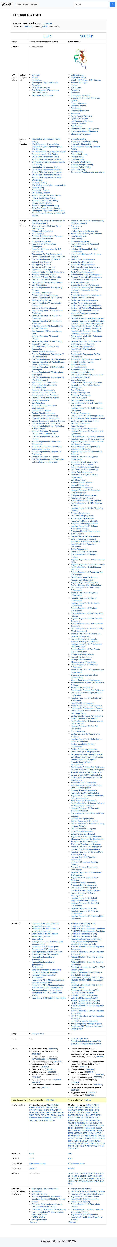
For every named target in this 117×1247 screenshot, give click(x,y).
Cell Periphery (76, 126)
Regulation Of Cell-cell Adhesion (45, 279)
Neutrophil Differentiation (42, 292)
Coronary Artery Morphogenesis (84, 790)
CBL (92, 1110)
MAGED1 (86, 1130)
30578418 (36, 1082)
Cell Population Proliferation (82, 400)
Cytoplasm (36, 85)
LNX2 (70, 1130)
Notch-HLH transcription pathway (84, 995)
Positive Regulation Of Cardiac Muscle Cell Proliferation (87, 722)
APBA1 (71, 1107)
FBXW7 (71, 1120)
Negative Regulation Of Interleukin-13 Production (47, 311)
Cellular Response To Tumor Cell (84, 821)
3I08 (75, 1176)
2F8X (86, 1173)
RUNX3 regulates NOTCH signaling (85, 1000)
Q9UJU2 (32, 1168)
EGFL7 (71, 1117)
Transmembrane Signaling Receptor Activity (85, 147)
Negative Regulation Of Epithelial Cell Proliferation (86, 699)
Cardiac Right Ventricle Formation (85, 310)
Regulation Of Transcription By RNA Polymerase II (46, 250)
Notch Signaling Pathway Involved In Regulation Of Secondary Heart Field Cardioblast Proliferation (86, 331)
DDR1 (78, 1115)
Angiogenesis (76, 225)
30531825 (36, 1053)
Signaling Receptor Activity (82, 164)
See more (33, 1222)
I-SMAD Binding (38, 1217)
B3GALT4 (87, 1107)
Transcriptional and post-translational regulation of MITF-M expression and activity (47, 993)
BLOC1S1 (96, 1107)
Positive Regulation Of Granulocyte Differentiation (46, 304)
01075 (31, 1158)
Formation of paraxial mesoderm (45, 972)
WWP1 (96, 1146)
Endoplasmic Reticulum (80, 95)
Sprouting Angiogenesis (41, 241)
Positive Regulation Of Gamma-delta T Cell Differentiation (48, 355)
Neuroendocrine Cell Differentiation (85, 792)
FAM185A (90, 1117)
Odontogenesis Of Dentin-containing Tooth (46, 332)
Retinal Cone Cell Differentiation (84, 551)
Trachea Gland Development (43, 413)
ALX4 (49, 1104)
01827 (70, 1158)
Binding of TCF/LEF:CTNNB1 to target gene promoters (47, 942)
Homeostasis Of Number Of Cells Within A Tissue (87, 683)
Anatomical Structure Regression (45, 395)
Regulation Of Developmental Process (86, 708)
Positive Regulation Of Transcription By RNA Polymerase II (48, 378)
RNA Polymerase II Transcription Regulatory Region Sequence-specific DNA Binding (47, 146)
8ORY (90, 1181)
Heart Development (79, 397)
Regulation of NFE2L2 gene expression (87, 1026)
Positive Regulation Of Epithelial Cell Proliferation (86, 694)
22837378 (53, 1048)
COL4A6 (86, 1112)
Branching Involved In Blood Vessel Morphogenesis (46, 227)
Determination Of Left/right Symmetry (86, 382)
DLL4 (88, 1115)
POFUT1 (72, 1138)
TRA (41, 1120)
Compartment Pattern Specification (85, 385)
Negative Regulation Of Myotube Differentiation (84, 458)
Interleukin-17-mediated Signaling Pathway (84, 863)
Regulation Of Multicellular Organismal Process (87, 1218)
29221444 (84, 1066)
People (34, 4)
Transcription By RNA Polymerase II (47, 254)
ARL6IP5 (78, 1107)
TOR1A (88, 1100)
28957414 (98, 1084)
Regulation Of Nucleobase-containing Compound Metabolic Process (47, 1205)
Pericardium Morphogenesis (82, 346)
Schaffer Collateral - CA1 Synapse (85, 128)
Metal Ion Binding (78, 169)
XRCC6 (71, 1148)
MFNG (71, 1135)
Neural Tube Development (81, 472)
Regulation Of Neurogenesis (43, 390)
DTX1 (93, 1115)
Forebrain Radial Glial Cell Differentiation (48, 272)
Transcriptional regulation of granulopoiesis (43, 958)
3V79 (90, 1176)
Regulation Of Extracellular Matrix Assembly (85, 878)
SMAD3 (39, 1117)
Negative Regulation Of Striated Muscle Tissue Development (48, 363)
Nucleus (35, 77)
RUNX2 (54, 1115)
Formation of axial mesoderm (44, 974)
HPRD (44, 26)
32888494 (90, 1071)
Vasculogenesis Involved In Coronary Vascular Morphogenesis (86, 786)
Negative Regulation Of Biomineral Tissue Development (85, 809)
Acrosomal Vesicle (78, 77)
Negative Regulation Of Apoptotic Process (45, 337)
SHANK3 (72, 1143)
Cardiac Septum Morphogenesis (84, 749)
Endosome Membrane (80, 110)
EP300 (39, 1110)
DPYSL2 (32, 1110)
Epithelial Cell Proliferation (82, 687)
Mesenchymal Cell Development (84, 461)
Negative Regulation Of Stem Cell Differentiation (85, 904)
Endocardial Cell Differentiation (83, 782)
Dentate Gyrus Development (43, 267)
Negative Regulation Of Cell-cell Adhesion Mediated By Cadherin (84, 899)
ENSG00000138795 (37, 1163)
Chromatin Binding (39, 182)
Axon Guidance (77, 390)
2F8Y (91, 1173)
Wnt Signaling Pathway (41, 264)
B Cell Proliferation (39, 328)
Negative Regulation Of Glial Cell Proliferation (84, 727)
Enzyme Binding (77, 159)
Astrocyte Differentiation (81, 659)
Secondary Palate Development (45, 415)
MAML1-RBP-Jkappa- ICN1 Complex (86, 80)
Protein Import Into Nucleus (82, 361)
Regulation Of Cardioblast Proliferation (86, 326)
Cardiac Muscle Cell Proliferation (84, 718)
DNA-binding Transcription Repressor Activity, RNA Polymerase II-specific (47, 170)
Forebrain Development (80, 513)
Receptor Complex (78, 123)
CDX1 (48, 1107)
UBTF (45, 1120)
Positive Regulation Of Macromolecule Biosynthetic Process (87, 1210)
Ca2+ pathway (38, 938)
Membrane (75, 113)
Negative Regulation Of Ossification (85, 490)
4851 (70, 1153)
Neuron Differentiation (80, 485)
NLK (55, 1112)
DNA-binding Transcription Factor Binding (49, 1209)
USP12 (78, 1146)
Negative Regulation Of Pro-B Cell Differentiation (85, 912)
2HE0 (96, 1173)
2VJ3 (101, 1173)
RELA (85, 1140)
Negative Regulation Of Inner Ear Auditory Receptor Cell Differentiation (86, 583)
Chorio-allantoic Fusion (41, 410)
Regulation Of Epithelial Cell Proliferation (87, 690)
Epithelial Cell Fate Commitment (84, 841)
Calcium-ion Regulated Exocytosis (85, 467)
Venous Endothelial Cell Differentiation (86, 774)
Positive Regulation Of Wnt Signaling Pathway (47, 288)
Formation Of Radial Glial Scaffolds (46, 277)
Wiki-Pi (7, 4)
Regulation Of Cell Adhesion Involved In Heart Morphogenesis (87, 796)
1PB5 (70, 1173)
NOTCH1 (87, 35)
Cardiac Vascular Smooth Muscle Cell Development (86, 778)
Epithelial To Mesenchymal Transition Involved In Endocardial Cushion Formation (86, 290)
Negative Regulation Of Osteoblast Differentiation (85, 604)
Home (18, 4)
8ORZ (96, 1181)
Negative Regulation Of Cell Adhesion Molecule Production (86, 740)
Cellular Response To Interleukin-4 (46, 423)
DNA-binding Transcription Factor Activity (49, 185)
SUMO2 (59, 1117)
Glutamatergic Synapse (80, 133)
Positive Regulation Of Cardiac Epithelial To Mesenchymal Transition (87, 804)
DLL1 (83, 1115)
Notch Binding (76, 151)
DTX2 (98, 1115)
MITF (58, 1110)
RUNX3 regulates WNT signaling (45, 954)
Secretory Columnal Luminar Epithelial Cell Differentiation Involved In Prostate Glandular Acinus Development (87, 757)
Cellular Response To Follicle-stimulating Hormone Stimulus (87, 824)
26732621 (98, 1077)
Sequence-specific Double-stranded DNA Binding (48, 214)
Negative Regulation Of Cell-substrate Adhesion (86, 452)
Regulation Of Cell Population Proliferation (83, 545)
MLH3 (37, 1112)
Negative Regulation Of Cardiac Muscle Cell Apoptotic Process (87, 442)
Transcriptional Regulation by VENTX (47, 951)
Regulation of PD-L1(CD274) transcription (49, 997)
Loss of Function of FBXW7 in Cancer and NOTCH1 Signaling (86, 973)
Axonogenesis (77, 387)
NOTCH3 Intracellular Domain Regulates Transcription (87, 1006)
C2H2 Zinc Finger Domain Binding (46, 208)
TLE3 (102, 1143)
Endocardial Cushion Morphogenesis (86, 295)
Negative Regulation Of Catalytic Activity (88, 564)
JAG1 (99, 1122)
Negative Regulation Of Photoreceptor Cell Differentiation (86, 645)
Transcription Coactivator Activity (84, 141)
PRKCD (88, 1138)
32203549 (91, 1092)
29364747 (46, 1087)
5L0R (102, 1178)
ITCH (94, 1122)
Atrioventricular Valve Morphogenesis (86, 274)
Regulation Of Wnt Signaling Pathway (47, 282)
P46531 (71, 1168)
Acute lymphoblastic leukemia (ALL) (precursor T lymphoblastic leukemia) (86, 1042)
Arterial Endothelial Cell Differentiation (86, 772)
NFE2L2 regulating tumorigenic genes (86, 1023)
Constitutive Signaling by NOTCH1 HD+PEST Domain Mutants (85, 991)
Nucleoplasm (37, 80)
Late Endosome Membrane (82, 121)
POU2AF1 (80, 1138)
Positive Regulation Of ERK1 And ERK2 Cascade (87, 814)
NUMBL (94, 1135)
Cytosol (74, 100)
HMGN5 (78, 1122)
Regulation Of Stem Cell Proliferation (86, 836)
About (25, 4)
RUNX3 (97, 1140)
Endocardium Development (82, 261)
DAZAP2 (71, 1115)
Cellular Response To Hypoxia (83, 828)
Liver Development (78, 236)
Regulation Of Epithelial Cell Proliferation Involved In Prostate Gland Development (87, 768)
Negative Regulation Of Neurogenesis (86, 705)
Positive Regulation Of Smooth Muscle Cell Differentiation (87, 712)
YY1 (77, 1148)
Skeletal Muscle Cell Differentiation (85, 536)
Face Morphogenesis (40, 400)
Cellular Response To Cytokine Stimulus (48, 420)
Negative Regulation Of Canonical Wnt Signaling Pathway (87, 853)
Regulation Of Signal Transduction (85, 1199)
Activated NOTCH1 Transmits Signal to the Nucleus (87, 958)
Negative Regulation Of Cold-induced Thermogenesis (86, 873)
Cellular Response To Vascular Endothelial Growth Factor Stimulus (85, 540)
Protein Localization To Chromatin (45, 418)
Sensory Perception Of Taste (44, 392)
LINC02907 (97, 1128)
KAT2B (83, 1125)
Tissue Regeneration (79, 549)
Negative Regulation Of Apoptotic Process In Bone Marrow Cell (45, 432)
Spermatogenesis (78, 379)
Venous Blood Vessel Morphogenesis (86, 680)
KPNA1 (46, 1110)
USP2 (83, 1146)
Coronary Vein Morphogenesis (83, 269)
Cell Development (39, 387)
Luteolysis (75, 228)
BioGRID (28, 26)
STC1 (97, 1143)
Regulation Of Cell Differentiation (84, 1214)
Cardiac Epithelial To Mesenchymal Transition (85, 735)
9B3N (70, 1183)
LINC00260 (78, 1128)
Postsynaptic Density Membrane (84, 131)
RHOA (91, 1140)
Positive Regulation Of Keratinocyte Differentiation (85, 588)
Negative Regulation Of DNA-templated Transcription (48, 368)
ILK (90, 1122)
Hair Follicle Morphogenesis (82, 515)
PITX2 (43, 1115)
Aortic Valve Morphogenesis (82, 272)
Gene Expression (78, 426)
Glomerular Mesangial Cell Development (87, 839)
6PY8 (80, 1181)
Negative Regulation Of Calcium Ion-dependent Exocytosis (86, 635)
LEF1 (47, 35)
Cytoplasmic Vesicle (79, 118)
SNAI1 (86, 1143)
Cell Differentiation (39, 284)
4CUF (70, 1178)
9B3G (101, 1181)
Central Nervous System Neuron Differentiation (84, 476)
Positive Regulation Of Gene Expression (48, 256)
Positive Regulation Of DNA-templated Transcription (47, 373)
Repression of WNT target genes (45, 946)
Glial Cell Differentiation (80, 423)
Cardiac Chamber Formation (82, 297)
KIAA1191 (90, 1125)
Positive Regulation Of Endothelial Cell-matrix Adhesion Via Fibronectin (48, 460)
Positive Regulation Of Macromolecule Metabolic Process (47, 1213)
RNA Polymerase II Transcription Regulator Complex (45, 91)
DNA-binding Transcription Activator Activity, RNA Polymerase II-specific (47, 176)
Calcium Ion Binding (79, 154)
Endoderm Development (81, 395)
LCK (97, 1125)
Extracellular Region (79, 82)
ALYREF (55, 1104)
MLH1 (31, 1112)
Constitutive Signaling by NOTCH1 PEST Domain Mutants (88, 968)
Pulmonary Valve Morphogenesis (84, 279)
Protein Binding (38, 187)
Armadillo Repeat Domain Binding (45, 205)
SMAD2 (32, 1117)
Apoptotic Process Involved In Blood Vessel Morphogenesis (47, 447)
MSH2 (42, 1112)
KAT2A (76, 1125)
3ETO (70, 1176)
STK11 (53, 1117)
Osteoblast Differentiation (42, 231)
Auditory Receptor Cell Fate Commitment (88, 418)
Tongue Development (40, 343)
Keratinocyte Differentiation (82, 487)
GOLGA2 (91, 1120)
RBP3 (70, 1140)
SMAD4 (46, 1117)
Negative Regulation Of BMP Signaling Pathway (87, 509)
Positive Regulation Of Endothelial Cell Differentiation (87, 573)
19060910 (50, 1069)
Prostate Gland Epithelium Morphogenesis (82, 763)
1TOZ (75, 1173)
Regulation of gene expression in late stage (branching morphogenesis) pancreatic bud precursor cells (86, 941)
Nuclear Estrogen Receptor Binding (46, 195)
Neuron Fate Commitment (81, 656)
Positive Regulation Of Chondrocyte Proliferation (46, 452)
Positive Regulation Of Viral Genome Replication (86, 568)
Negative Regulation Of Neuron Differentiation (83, 599)
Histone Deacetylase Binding (44, 197)
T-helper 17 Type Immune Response (86, 844)
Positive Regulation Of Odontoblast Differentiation (46, 442)
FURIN (78, 1120)
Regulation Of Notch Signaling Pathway (87, 415)
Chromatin (36, 74)
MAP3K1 (79, 1133)
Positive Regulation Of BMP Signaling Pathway (86, 504)
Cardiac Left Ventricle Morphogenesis (86, 308)
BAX (38, 1107)
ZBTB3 (52, 1120)
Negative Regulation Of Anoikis (84, 908)
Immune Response (78, 367)
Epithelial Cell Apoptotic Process (45, 456)
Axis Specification (39, 1219)
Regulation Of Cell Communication (85, 1196)
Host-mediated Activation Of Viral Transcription (45, 347)
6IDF (75, 1181)
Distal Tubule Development (82, 831)
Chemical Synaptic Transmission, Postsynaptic (85, 868)
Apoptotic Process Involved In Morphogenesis (44, 406)
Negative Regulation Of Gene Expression (88, 438)
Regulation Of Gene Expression (84, 428)
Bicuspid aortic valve (79, 1038)
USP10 (71, 1146)
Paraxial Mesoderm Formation (44, 385)
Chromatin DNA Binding (80, 161)
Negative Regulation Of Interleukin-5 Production (46, 322)
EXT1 (83, 1117)
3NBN (84, 1176)
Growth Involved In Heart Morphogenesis (88, 318)
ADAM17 (89, 1104)
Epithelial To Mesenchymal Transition (47, 236)
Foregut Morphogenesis (80, 392)
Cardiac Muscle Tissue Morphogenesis (87, 715)
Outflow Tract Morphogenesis (83, 259)
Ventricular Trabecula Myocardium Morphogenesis (85, 314)
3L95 (80, 1176)
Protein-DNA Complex (41, 87)
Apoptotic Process (78, 364)
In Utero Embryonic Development (84, 231)
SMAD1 (61, 1115)
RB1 (48, 1115)
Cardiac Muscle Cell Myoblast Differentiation (83, 745)
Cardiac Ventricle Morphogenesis (84, 300)
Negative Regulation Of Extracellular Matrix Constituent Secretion (86, 342)
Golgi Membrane (77, 74)
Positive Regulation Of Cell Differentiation (49, 359)
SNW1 (92, 1143)
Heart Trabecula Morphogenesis (84, 800)
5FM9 (86, 1178)
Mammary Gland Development (44, 308)
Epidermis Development (81, 413)
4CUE (100, 1176)
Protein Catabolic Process (81, 482)
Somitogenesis (38, 233)
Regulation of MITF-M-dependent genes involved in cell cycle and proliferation (48, 986)
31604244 (52, 1071)
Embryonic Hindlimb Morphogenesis (86, 531)
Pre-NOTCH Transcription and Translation (88, 928)
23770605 (36, 1059)
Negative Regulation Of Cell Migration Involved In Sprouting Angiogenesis (86, 848)
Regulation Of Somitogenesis (83, 464)
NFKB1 (77, 1135)
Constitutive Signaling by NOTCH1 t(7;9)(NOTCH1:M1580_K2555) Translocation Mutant (87, 980)
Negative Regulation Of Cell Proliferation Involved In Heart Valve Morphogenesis (87, 322)
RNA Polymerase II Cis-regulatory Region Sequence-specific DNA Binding (49, 152)
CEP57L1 (72, 1112)
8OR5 (85, 1181)
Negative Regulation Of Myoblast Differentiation (84, 594)
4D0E (76, 1178)
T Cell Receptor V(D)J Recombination (47, 326)
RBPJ (76, 1140)
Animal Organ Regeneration (82, 518)
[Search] (112, 4)
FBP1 (97, 1117)
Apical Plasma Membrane (81, 115)
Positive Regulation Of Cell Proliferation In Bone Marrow (48, 427)
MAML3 (71, 1133)
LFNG (70, 1128)
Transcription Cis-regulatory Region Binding (46, 140)
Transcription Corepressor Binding (45, 167)
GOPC (98, 1120)
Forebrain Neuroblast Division (44, 274)
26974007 (100, 1056)
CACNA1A (72, 1110)
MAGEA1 (77, 1130)
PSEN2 (102, 1138)
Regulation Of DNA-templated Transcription (44, 245)
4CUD (95, 1176)
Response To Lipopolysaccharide (84, 523)
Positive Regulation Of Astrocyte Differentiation (84, 665)
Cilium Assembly (78, 731)
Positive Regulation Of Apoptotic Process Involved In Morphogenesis (86, 889)
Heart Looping (76, 238)
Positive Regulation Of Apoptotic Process (84, 555)
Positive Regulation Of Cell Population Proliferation (86, 404)
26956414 (44, 1059)
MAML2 (100, 1130)
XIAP (102, 1146)
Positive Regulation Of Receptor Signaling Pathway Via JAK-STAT (85, 640)
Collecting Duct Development (83, 833)
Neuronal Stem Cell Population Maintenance (83, 858)
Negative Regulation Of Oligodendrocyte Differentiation (87, 671)
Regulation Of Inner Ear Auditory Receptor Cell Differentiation (84, 578)
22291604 (36, 1077)
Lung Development (78, 492)
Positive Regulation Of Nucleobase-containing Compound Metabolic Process (48, 1197)
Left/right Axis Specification (82, 818)
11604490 (48, 23)
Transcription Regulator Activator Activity (88, 172)
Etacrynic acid (38, 1033)
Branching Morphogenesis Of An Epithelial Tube (84, 676)
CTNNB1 (54, 1107)
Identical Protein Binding (81, 167)
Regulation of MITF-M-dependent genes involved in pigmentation (48, 981)
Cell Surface (76, 108)
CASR (87, 1110)
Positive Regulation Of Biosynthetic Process (85, 1205)
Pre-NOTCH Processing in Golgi (84, 933)
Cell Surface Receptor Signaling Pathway (88, 1191)
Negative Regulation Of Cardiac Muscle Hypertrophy (87, 432)
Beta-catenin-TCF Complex (43, 95)
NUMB (87, 1135)
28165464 (53, 1059)
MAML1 (93, 1130)
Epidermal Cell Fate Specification (84, 420)
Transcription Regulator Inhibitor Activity (48, 210)
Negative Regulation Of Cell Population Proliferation (87, 409)
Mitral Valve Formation (80, 282)
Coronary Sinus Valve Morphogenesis (86, 277)
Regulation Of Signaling (80, 1201)
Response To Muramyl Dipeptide (84, 520)
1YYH (81, 1173)
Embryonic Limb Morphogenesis (45, 295)
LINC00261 (88, 1128)
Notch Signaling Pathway (81, 372)
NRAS (31, 1115)
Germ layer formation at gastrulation (46, 969)
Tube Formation (77, 533)
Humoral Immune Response (82, 369)
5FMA (91, 1178)
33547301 (75, 1089)
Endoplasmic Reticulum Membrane (85, 97)
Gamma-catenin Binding (42, 203)
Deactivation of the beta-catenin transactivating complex (45, 935)
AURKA (32, 1107)
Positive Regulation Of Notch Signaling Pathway (87, 614)
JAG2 (70, 1125)
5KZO (97, 1178)
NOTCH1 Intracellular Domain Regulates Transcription (87, 947)
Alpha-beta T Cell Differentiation (45, 382)
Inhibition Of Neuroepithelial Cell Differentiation (84, 250)
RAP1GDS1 (50, 1100)
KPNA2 (53, 1110)
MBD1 (85, 1133)
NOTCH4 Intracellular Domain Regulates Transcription (87, 1017)
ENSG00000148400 (76, 1163)
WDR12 (90, 1146)
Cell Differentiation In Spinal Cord (84, 469)
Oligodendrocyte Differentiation (83, 662)
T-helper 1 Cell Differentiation (43, 351)
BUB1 (43, 1107)
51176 (31, 1153)
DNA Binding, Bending (41, 192)
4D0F (81, 1178)
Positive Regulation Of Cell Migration (47, 297)
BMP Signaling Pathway (42, 300)
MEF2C (98, 1133)
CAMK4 (81, 1110)
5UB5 (70, 1181)
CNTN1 (80, 1112)
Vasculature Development (42, 238)
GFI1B (84, 1120)
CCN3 (96, 1110)
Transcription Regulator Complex (45, 82)
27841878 (57, 1061)
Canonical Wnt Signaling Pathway (45, 397)
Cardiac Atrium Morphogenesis (83, 302)
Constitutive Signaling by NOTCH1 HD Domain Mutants (86, 986)
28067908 (90, 1069)
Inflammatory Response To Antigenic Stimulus (86, 255)
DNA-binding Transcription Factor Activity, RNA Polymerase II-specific (47, 158)
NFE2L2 (49, 1112)
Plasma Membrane (78, 103)
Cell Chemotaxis (38, 402)
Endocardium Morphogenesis (83, 264)
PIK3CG (101, 1135)
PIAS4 (37, 1115)
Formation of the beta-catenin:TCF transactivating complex (46, 924)
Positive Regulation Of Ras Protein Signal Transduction (85, 650)
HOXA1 (85, 1122)
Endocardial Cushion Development (85, 284)
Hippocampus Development (43, 269)
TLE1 (31, 1120)
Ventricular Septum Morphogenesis (85, 751)
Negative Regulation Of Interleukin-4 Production (46, 317)
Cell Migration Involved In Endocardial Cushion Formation (86, 337)
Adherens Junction (78, 105)
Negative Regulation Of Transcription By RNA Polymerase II (48, 222)
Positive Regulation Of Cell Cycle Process (45, 437)
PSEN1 (95, 1138)
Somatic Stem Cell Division (82, 654)
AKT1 (96, 1104)
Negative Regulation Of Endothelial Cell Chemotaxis (87, 917)
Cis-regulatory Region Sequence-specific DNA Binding (48, 163)
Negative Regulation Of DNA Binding (47, 341)
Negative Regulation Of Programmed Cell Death (88, 560)
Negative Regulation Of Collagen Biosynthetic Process (84, 527)
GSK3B (71, 1122)
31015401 (45, 1066)
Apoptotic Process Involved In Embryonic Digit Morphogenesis (84, 883)
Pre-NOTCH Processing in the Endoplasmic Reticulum (83, 924)
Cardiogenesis (37, 967)
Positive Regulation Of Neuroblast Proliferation (85, 245)
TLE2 (36, 1120)
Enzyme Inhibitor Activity (81, 144)
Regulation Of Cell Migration (82, 497)
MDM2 (91, 1133)
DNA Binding (37, 179)
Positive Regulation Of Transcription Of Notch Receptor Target (87, 376)
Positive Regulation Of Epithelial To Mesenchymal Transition (46, 260)
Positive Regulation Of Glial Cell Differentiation (84, 609)
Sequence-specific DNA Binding (45, 200)
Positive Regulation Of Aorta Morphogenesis (82, 894)
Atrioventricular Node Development (85, 267)
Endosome (75, 92)
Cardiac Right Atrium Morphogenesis (86, 305)
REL (81, 1140)
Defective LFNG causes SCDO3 (84, 997)
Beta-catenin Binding (40, 190)
